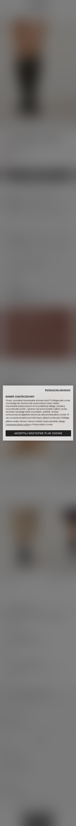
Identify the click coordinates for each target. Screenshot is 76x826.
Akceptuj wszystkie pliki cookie (38, 433)
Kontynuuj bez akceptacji (57, 390)
